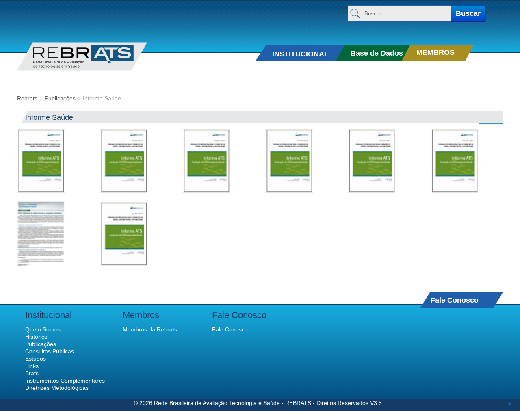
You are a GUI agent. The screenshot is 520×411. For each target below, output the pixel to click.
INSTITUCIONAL (300, 54)
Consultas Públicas (49, 351)
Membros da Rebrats (150, 329)
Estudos (35, 358)
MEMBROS (435, 52)
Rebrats (27, 98)
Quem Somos (43, 329)
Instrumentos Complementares (65, 380)
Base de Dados (377, 53)
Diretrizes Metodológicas (57, 388)
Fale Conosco (455, 300)
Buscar (468, 13)
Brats (32, 373)
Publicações (60, 98)
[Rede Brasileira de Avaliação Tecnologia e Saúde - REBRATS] (94, 56)
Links (32, 366)
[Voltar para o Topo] (509, 403)
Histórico (36, 336)
